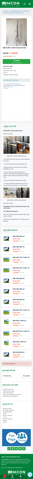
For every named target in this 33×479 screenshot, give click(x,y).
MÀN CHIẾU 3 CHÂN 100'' (19, 320)
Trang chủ (5, 11)
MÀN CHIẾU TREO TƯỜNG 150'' (21, 268)
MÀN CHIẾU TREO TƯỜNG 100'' (21, 331)
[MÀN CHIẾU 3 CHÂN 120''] (6, 344)
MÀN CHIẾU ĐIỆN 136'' (19, 247)
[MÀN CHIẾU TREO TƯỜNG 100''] (6, 333)
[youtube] (12, 448)
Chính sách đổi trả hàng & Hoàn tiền (12, 394)
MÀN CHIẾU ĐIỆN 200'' (19, 299)
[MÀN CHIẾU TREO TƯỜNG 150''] (6, 270)
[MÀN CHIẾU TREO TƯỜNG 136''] (6, 259)
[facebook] (16, 437)
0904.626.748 (10, 86)
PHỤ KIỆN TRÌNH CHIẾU (15, 11)
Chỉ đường (6, 88)
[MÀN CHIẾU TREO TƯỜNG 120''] (6, 312)
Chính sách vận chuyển (8, 391)
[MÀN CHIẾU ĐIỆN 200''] (6, 301)
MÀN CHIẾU (26, 11)
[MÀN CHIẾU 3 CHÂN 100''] (6, 323)
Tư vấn (4, 413)
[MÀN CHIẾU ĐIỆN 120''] (6, 291)
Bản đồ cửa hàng (7, 408)
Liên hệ (4, 422)
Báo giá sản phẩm (7, 412)
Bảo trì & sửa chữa (7, 415)
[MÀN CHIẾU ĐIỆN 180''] (6, 280)
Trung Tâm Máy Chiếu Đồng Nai (13, 84)
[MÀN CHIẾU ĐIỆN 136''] (6, 249)
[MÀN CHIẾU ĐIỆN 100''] (6, 354)
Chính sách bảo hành (8, 392)
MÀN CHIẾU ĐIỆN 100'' (19, 352)
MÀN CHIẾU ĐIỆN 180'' (19, 278)
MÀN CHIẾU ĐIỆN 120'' (19, 289)
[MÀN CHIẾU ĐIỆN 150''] (6, 238)
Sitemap (5, 420)
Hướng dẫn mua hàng (8, 410)
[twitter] (16, 448)
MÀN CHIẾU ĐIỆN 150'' (19, 236)
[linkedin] (20, 448)
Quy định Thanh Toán (8, 389)
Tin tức (4, 417)
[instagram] (24, 448)
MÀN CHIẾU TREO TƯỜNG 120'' (21, 310)
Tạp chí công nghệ (7, 418)
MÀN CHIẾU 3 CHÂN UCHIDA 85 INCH (14, 13)
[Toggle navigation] (24, 4)
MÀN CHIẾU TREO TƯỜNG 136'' (21, 257)
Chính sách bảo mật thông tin (10, 396)
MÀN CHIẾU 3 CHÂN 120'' (19, 341)
